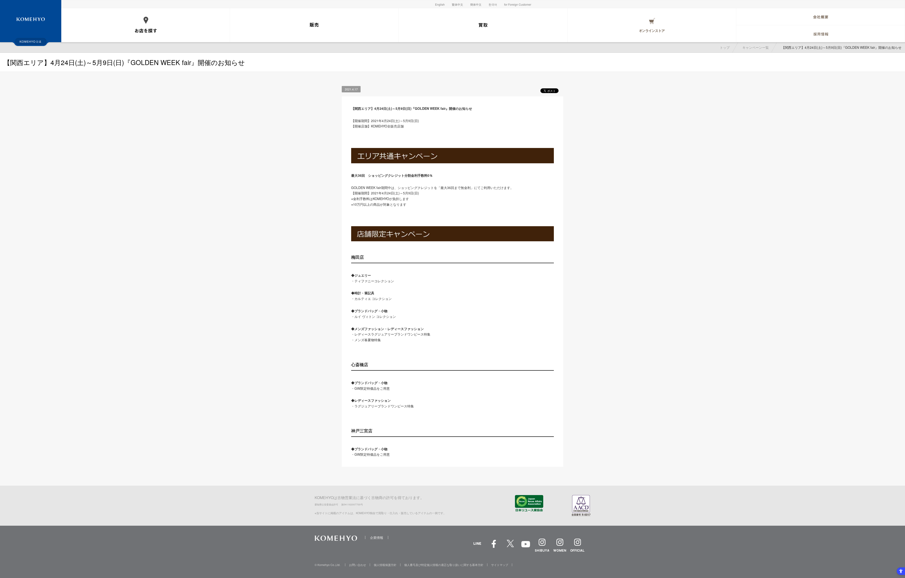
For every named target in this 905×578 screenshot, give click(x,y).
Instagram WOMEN (560, 545)
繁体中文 (457, 4)
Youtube (525, 547)
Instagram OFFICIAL (577, 545)
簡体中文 (475, 4)
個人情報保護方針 (385, 565)
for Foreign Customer (517, 4)
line (477, 548)
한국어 (493, 4)
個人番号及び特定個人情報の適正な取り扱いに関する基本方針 (443, 565)
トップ (725, 47)
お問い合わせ (357, 565)
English (440, 4)
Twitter (510, 546)
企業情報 (376, 537)
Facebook (494, 546)
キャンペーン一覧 (755, 47)
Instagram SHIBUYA (542, 545)
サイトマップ (499, 565)
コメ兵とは (30, 41)
